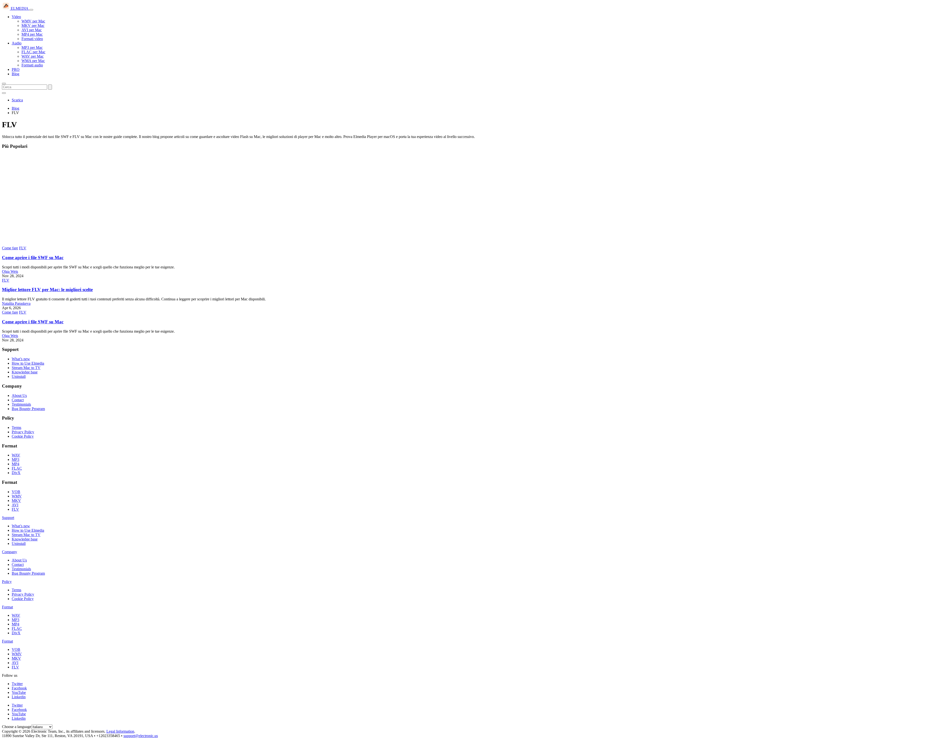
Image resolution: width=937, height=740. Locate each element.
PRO (16, 69)
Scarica (17, 100)
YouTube (19, 692)
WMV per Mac (33, 21)
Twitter (17, 684)
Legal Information (120, 731)
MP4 (15, 464)
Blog (15, 74)
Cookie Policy (23, 436)
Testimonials (21, 404)
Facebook (19, 688)
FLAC (17, 468)
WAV (16, 455)
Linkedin (19, 697)
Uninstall (19, 376)
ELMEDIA (19, 8)
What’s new (21, 359)
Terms (16, 427)
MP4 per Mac (32, 34)
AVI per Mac (31, 30)
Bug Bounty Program (28, 409)
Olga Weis (10, 271)
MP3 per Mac (32, 47)
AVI (15, 505)
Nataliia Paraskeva (16, 303)
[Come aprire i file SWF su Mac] (80, 244)
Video (16, 17)
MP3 (15, 459)
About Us (19, 395)
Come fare (10, 248)
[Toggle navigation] (31, 10)
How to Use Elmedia (28, 363)
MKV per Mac (32, 25)
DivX (16, 473)
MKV (16, 500)
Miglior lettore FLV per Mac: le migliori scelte (47, 289)
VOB (16, 492)
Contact (18, 400)
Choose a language (16, 727)
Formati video (32, 39)
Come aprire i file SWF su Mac (32, 257)
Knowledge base (25, 372)
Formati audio (32, 65)
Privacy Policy (23, 432)
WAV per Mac (32, 56)
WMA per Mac (33, 61)
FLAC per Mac (33, 52)
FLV (22, 248)
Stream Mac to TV (26, 368)
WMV (17, 496)
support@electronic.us (140, 736)
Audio (16, 43)
